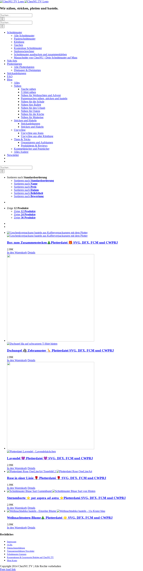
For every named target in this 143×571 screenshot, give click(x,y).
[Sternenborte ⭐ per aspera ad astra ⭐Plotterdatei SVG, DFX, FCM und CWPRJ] (75, 491)
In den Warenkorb (17, 252)
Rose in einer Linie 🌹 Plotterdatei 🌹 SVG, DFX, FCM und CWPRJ (56, 478)
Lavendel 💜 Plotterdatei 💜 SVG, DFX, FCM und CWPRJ (50, 458)
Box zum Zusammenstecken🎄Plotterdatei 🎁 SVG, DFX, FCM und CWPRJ (62, 242)
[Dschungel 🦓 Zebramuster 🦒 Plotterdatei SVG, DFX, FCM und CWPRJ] (75, 299)
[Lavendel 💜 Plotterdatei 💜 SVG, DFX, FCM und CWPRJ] (75, 407)
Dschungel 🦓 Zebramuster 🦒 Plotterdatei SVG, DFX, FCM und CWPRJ (60, 350)
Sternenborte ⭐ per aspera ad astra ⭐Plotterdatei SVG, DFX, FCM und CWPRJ (66, 498)
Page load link (8, 569)
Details (31, 252)
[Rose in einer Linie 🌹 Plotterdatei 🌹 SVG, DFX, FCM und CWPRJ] (75, 471)
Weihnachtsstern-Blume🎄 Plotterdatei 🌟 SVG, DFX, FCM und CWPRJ (60, 517)
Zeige (25, 211)
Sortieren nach (34, 180)
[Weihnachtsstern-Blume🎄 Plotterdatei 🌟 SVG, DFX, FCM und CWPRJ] (75, 511)
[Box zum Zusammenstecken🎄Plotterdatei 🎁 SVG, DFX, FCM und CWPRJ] (75, 234)
